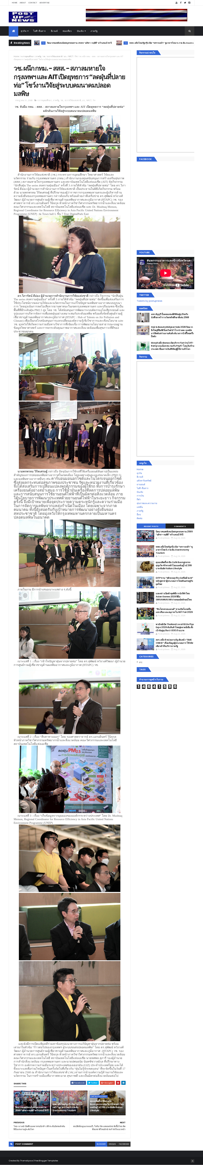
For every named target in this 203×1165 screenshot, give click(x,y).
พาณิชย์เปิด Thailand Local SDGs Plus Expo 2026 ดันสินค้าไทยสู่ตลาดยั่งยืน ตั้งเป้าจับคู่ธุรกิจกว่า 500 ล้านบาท (175, 627)
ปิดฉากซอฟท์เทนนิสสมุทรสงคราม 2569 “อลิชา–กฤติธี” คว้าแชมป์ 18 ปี (32, 1109)
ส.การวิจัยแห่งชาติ (54, 56)
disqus (112, 1144)
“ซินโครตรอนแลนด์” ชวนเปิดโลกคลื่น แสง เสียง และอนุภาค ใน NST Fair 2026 (174, 610)
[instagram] (189, 3)
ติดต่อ (139, 518)
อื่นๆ (139, 514)
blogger (101, 1144)
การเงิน (140, 495)
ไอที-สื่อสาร (39, 31)
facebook (124, 1144)
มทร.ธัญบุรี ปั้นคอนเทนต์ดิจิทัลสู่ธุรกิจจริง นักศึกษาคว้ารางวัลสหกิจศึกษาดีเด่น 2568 (170, 316)
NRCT (70, 56)
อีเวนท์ (54, 31)
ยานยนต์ (141, 484)
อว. (65, 56)
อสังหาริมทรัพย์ (144, 480)
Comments (180, 526)
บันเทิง (80, 31)
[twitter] (185, 3)
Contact (32, 3)
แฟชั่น (140, 507)
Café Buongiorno (178, 43)
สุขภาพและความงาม (147, 503)
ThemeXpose (26, 1160)
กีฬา (139, 499)
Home (14, 3)
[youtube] (176, 3)
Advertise (44, 3)
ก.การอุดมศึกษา (27, 56)
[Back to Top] (192, 1161)
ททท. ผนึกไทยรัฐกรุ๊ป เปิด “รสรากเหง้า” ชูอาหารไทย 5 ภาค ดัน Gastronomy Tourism (117, 42)
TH (73, 43)
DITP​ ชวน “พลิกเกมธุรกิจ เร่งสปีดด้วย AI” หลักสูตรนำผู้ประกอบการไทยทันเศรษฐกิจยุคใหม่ (174, 581)
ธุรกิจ (23, 31)
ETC (140, 662)
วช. (44, 56)
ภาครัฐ (94, 31)
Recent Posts (151, 526)
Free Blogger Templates (46, 1160)
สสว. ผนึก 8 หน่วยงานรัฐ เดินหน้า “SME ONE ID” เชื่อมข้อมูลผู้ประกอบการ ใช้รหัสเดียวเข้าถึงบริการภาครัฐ (174, 643)
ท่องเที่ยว (67, 31)
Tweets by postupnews (149, 300)
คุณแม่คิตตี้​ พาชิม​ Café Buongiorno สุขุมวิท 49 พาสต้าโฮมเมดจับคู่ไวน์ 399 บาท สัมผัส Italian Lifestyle (107, 1106)
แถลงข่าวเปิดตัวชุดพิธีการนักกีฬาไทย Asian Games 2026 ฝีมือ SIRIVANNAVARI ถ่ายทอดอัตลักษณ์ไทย (174, 596)
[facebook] (181, 3)
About (23, 3)
